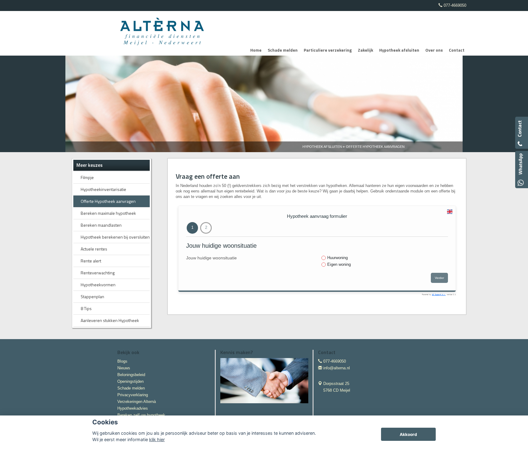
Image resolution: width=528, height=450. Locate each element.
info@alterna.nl (336, 368)
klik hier (157, 439)
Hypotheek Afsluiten (322, 146)
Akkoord (408, 434)
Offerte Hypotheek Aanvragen (375, 146)
